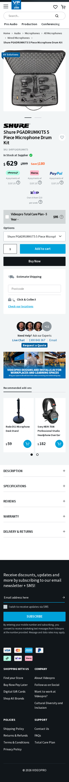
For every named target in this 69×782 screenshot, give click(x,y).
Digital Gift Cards (14, 691)
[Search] (57, 15)
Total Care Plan (44, 742)
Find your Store (13, 678)
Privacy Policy (12, 749)
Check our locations (20, 306)
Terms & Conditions (16, 742)
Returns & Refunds (15, 735)
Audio (17, 33)
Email (53, 340)
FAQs (37, 735)
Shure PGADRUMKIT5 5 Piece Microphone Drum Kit (31, 236)
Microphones (32, 33)
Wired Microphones (18, 38)
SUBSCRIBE (35, 616)
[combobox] (34, 15)
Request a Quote (34, 345)
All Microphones (53, 33)
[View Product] (18, 425)
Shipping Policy (13, 729)
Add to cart (43, 249)
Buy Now (35, 261)
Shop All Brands (13, 698)
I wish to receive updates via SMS (28, 607)
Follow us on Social (46, 685)
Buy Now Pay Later (15, 685)
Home (6, 33)
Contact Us (41, 729)
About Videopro (44, 678)
